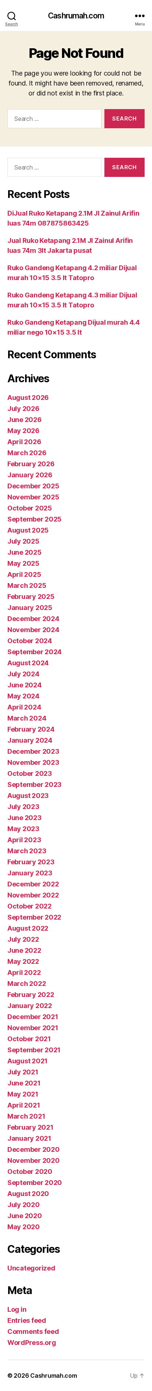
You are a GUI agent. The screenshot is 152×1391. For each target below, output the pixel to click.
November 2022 (33, 895)
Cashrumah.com (76, 16)
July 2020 (23, 1205)
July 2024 (23, 674)
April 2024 (24, 707)
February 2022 (30, 994)
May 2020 (23, 1227)
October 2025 (29, 508)
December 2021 (32, 1017)
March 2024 (26, 718)
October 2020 (29, 1171)
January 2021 (29, 1138)
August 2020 (28, 1193)
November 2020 (33, 1160)
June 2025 (24, 552)
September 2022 (34, 917)
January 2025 (29, 607)
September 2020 (34, 1182)
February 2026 (31, 464)
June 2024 (24, 685)
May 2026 (23, 431)
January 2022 (29, 1006)
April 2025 (24, 574)
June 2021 (24, 1083)
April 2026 (24, 442)
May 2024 (23, 696)
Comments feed (33, 1331)
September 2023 (34, 784)
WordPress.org (31, 1342)
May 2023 (23, 829)
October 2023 (29, 773)
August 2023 (28, 795)
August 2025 (28, 530)
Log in (16, 1309)
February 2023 (31, 862)
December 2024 (33, 619)
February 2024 (31, 729)
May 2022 (23, 961)
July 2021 (22, 1072)
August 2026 (28, 397)
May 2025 (23, 563)
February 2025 (31, 596)
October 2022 (29, 906)
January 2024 (29, 740)
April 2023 (24, 840)
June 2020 (24, 1216)
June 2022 (24, 950)
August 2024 (28, 663)
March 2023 (26, 851)
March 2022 (26, 983)
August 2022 (27, 928)
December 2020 (33, 1149)
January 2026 (29, 475)
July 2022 (23, 939)
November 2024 (33, 630)
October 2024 (29, 641)
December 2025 (33, 486)
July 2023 (23, 806)
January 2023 (29, 873)
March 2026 (26, 453)
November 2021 (32, 1028)
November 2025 (33, 497)
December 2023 (33, 751)
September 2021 (34, 1050)
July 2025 (23, 541)
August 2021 (27, 1061)
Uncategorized (31, 1268)
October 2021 (29, 1039)
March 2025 (26, 585)
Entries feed (26, 1320)
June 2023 (24, 818)
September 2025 (34, 519)
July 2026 (23, 408)
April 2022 (24, 972)
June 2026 (24, 419)
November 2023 (33, 762)
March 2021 (26, 1116)
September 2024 (34, 652)
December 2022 (33, 884)
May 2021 (22, 1094)
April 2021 (23, 1105)
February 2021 (30, 1127)
